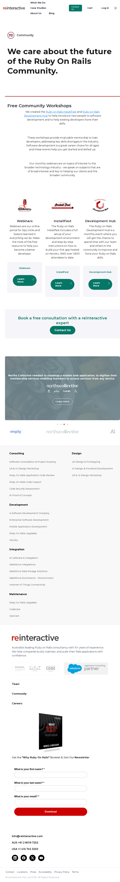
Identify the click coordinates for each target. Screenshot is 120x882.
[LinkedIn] (15, 858)
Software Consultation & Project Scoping (32, 461)
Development (18, 504)
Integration (16, 549)
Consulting (16, 453)
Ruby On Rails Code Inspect (25, 482)
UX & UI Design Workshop (24, 468)
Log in (105, 8)
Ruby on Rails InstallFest (61, 111)
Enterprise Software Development (29, 519)
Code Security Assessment (24, 488)
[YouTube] (41, 858)
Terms (75, 872)
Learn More (21, 280)
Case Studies (38, 8)
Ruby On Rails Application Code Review (32, 475)
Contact (10, 872)
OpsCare (14, 615)
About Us (35, 13)
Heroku (13, 540)
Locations (22, 872)
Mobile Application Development (28, 526)
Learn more (62, 401)
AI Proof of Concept (20, 495)
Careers (17, 703)
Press (33, 872)
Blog (51, 13)
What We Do (37, 2)
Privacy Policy (61, 872)
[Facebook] (24, 858)
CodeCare (14, 609)
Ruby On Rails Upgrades (23, 533)
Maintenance (18, 594)
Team (15, 684)
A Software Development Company (29, 513)
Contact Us (75, 8)
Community (19, 693)
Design (76, 453)
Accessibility (45, 872)
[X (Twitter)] (32, 858)
